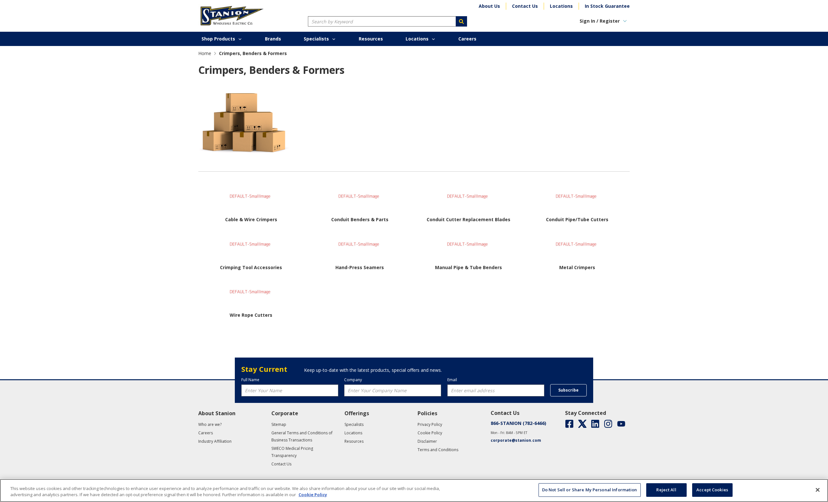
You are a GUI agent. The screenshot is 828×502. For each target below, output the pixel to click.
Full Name (250, 380)
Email (452, 380)
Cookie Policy (313, 495)
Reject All (666, 490)
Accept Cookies (712, 490)
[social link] (569, 423)
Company (353, 380)
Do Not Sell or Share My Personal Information (589, 490)
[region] (414, 490)
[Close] (818, 490)
